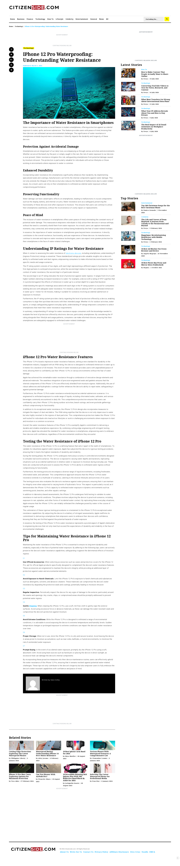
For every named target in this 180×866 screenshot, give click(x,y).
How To (50, 19)
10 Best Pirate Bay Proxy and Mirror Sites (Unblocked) (153, 264)
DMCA (152, 852)
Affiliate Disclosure (119, 852)
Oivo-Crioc (135, 852)
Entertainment (82, 19)
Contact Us (88, 852)
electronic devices (73, 253)
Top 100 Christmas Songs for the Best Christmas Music (155, 206)
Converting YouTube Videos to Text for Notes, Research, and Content (154, 88)
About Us (64, 852)
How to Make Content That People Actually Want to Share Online (154, 74)
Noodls (145, 852)
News (101, 19)
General (93, 19)
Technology (40, 19)
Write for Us (76, 852)
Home (12, 19)
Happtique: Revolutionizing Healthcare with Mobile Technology (153, 237)
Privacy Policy (101, 852)
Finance (30, 19)
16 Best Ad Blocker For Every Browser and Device (153, 250)
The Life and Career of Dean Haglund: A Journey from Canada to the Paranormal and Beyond (155, 222)
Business (20, 19)
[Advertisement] (62, 40)
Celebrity (69, 19)
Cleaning (33, 606)
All (107, 19)
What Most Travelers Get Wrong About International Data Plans (155, 100)
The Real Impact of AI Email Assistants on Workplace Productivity (153, 126)
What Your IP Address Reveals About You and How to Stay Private (154, 113)
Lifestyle (59, 19)
